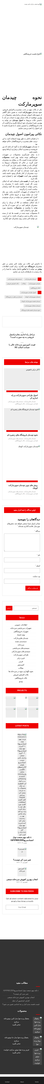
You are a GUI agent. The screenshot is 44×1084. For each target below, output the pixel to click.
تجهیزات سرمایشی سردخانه (20, 628)
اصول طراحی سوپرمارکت (28, 292)
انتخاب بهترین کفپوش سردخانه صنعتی (22, 879)
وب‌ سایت (36, 576)
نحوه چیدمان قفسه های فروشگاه (30, 310)
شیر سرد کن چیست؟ (22, 860)
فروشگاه (31, 266)
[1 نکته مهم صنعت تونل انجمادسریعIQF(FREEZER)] (22, 737)
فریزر (21, 661)
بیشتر (40, 269)
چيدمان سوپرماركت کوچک (32, 297)
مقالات (24, 283)
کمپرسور (20, 665)
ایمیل (37, 566)
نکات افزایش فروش (13, 283)
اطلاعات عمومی (21, 625)
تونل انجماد (21, 635)
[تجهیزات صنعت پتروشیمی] (33, 713)
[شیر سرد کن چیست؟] (22, 852)
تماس (24, 269)
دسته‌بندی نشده (21, 641)
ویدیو (21, 681)
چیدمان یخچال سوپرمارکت (32, 306)
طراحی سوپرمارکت (34, 283)
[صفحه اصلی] (38, 37)
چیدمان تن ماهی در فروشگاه (14, 297)
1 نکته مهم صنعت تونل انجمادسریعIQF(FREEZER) (20, 991)
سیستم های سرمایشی (21, 648)
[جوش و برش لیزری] (22, 713)
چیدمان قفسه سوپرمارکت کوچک (31, 301)
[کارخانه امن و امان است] (11, 702)
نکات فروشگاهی (35, 288)
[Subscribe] (8, 907)
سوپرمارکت (27, 112)
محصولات (6, 157)
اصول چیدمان (17, 120)
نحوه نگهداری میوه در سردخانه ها (21, 671)
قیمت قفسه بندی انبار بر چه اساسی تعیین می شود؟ (20, 1004)
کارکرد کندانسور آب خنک (21, 1001)
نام (38, 555)
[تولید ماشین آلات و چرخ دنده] (22, 702)
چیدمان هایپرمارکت (30, 279)
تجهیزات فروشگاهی (21, 631)
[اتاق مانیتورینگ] (11, 713)
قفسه (25, 181)
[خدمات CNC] (33, 702)
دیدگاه (37, 531)
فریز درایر (21, 658)
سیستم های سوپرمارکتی (15, 279)
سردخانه (21, 645)
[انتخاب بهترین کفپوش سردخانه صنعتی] (22, 871)
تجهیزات (20, 176)
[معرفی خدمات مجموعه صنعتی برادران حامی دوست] (33, 4)
